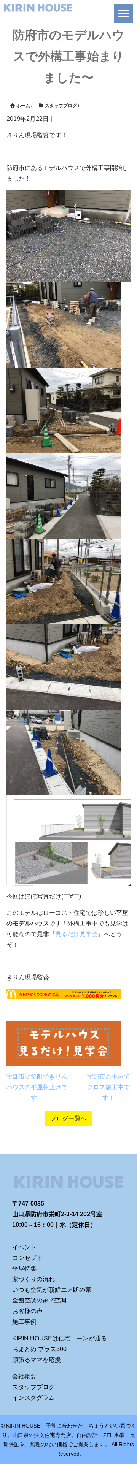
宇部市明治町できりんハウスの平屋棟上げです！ (36, 1087)
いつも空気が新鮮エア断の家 (51, 1290)
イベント (24, 1247)
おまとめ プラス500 (39, 1349)
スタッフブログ (33, 1387)
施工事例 (24, 1321)
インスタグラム (33, 1397)
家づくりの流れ (33, 1279)
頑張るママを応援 (36, 1359)
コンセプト (27, 1258)
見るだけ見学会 (76, 934)
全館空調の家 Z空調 (39, 1300)
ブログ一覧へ (68, 1118)
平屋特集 (24, 1268)
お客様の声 (27, 1311)
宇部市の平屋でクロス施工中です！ (108, 1087)
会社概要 (24, 1376)
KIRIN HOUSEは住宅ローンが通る (59, 1338)
